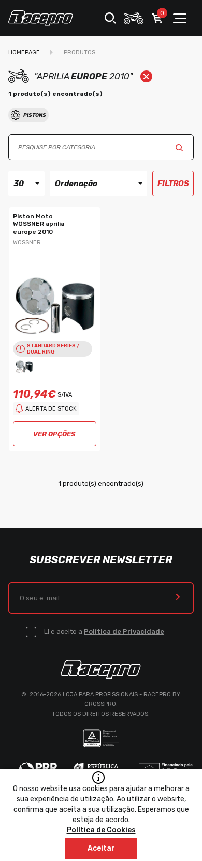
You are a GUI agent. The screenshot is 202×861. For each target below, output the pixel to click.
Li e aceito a (104, 632)
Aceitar (101, 848)
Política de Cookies (101, 830)
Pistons (34, 115)
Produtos (79, 52)
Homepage (24, 52)
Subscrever (178, 598)
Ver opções (54, 434)
